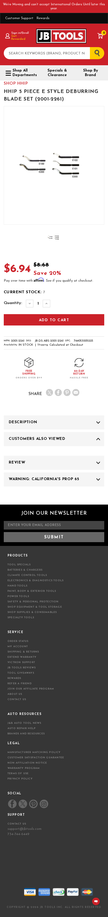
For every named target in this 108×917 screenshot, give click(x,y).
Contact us (17, 824)
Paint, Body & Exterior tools (32, 591)
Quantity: (13, 303)
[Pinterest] (67, 392)
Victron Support (21, 662)
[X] (49, 392)
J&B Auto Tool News (24, 723)
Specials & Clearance (57, 73)
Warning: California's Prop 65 (44, 479)
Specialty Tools (21, 617)
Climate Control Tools (27, 575)
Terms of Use (18, 773)
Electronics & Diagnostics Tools (36, 580)
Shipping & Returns (23, 651)
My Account (18, 646)
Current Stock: (24, 292)
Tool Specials (19, 564)
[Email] (75, 392)
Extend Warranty (22, 657)
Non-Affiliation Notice (27, 763)
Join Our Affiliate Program (31, 688)
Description (23, 422)
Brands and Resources (26, 733)
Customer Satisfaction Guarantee (36, 757)
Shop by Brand (90, 73)
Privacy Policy (20, 778)
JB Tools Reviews (22, 667)
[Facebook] (58, 392)
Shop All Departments (25, 73)
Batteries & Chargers (25, 570)
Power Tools (18, 596)
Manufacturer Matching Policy (34, 752)
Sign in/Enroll (20, 33)
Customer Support (19, 18)
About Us (15, 694)
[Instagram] (43, 803)
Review (17, 463)
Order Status (18, 641)
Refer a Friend (20, 683)
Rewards (42, 18)
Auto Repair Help (22, 728)
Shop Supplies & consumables (32, 612)
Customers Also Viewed (37, 439)
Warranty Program (24, 768)
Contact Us (17, 699)
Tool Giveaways (21, 673)
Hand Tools (17, 585)
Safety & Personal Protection (33, 601)
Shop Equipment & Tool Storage (35, 607)
